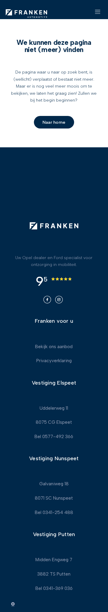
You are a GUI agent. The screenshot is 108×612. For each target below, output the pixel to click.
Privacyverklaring (54, 360)
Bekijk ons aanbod (54, 346)
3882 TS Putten (53, 574)
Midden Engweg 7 (53, 559)
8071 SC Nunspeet (54, 498)
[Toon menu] (97, 14)
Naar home (54, 122)
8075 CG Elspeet (54, 422)
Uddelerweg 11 (54, 408)
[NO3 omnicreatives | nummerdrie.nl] (17, 604)
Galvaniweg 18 (54, 483)
